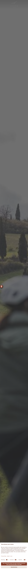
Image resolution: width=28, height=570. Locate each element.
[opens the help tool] (1, 286)
